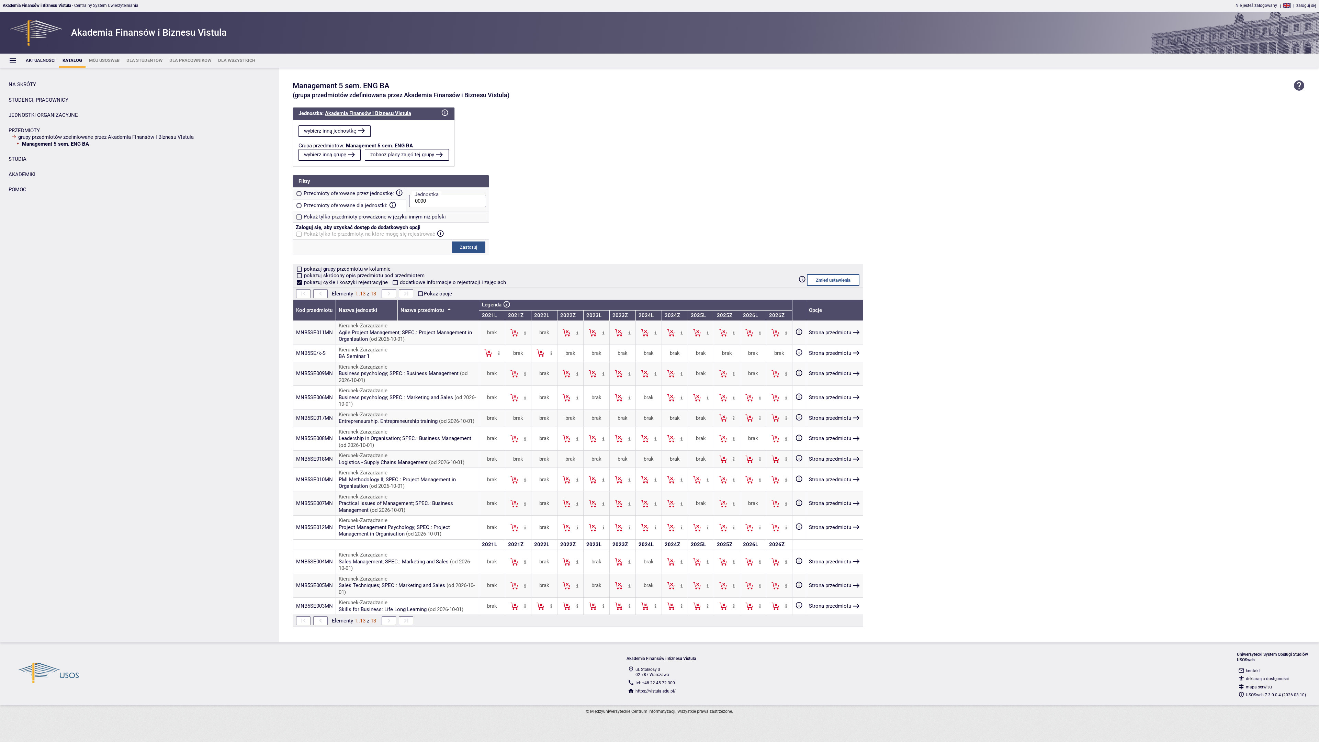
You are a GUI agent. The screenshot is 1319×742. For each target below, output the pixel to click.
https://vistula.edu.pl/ (655, 691)
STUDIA (17, 159)
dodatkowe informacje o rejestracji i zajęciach (452, 282)
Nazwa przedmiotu (423, 310)
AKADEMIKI (22, 174)
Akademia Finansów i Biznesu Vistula (368, 113)
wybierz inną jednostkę (330, 131)
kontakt (1253, 670)
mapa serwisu (1259, 687)
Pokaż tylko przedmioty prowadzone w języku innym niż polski (375, 217)
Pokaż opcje (438, 294)
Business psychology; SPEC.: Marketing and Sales (396, 397)
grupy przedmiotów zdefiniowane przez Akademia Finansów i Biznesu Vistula (106, 137)
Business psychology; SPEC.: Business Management (399, 373)
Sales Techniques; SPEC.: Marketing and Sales (392, 585)
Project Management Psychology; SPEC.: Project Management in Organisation (394, 530)
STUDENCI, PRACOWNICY (38, 100)
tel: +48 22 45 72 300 (655, 683)
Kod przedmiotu (314, 310)
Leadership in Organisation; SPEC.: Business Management (405, 438)
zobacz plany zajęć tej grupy (402, 154)
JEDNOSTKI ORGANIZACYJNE (43, 115)
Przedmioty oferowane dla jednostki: (345, 205)
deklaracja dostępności (1267, 678)
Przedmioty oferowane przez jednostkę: (348, 193)
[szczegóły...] (525, 332)
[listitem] (40, 61)
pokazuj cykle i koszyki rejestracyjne (346, 282)
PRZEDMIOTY (24, 130)
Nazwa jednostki (358, 310)
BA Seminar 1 (354, 356)
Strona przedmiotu (830, 332)
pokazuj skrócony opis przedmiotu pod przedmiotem (364, 275)
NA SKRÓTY (22, 84)
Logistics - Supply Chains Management (383, 462)
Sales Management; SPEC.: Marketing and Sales (394, 562)
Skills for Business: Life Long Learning (383, 609)
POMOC (17, 190)
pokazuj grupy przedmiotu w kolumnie (347, 269)
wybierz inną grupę (325, 154)
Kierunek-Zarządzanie (363, 326)
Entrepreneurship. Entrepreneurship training (388, 421)
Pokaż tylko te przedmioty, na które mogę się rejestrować (369, 234)
